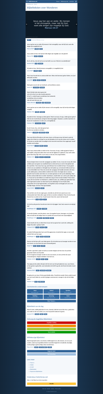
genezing (40, 56)
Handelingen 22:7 (31, 208)
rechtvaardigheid (43, 347)
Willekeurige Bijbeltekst (36, 337)
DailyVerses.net (30, 4)
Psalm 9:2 (29, 132)
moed (45, 199)
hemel (41, 236)
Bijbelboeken (33, 369)
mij (30, 380)
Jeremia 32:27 (30, 63)
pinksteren (39, 218)
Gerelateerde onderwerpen (37, 287)
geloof (36, 56)
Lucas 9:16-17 (30, 145)
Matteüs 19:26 (30, 112)
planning (37, 314)
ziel (43, 102)
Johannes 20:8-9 (31, 270)
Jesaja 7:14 (29, 245)
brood (45, 145)
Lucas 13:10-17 (30, 188)
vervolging (44, 208)
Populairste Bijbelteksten (36, 371)
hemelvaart (47, 236)
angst (35, 80)
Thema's (58, 1)
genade (36, 347)
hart (47, 132)
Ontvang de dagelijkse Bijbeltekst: (39, 319)
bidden (41, 145)
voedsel (36, 145)
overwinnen (36, 87)
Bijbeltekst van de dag (35, 306)
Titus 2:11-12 (30, 347)
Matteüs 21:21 (30, 157)
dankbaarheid (42, 132)
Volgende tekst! (51, 351)
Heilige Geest (46, 218)
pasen (37, 270)
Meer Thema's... (51, 301)
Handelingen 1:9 (31, 236)
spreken (41, 157)
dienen (41, 227)
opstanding (43, 270)
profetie (43, 245)
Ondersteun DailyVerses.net (37, 377)
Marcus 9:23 (30, 56)
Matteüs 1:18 (30, 281)
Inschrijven (71, 1)
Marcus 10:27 (30, 48)
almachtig (41, 63)
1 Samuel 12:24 (31, 227)
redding (36, 48)
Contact (52, 388)
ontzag (37, 227)
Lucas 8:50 (29, 80)
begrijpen (42, 112)
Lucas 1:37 (29, 87)
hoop (45, 314)
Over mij (44, 388)
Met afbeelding (51, 354)
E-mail (51, 326)
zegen (41, 314)
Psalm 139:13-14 (31, 102)
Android (51, 329)
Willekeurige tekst (64, 1)
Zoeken (32, 365)
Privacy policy (58, 388)
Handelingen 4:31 (31, 218)
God (36, 63)
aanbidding (35, 132)
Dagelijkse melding (51, 322)
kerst (35, 245)
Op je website (51, 332)
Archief (32, 367)
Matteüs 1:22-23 (31, 259)
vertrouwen (38, 123)
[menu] (75, 2)
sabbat (42, 188)
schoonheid (47, 102)
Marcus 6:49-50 (31, 199)
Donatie (52, 383)
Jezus (41, 48)
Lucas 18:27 (30, 70)
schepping (39, 102)
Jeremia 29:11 (30, 314)
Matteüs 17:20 (30, 123)
